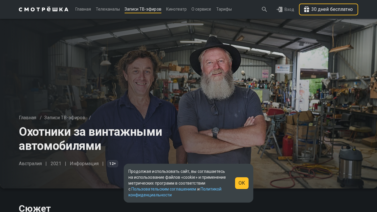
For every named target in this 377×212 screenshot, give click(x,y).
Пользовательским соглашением (163, 189)
